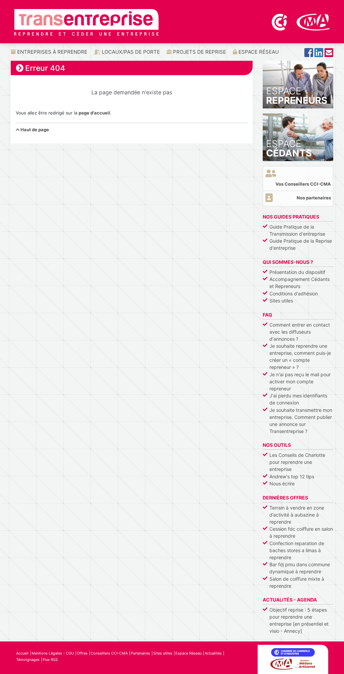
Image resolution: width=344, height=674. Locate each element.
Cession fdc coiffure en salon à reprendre (301, 532)
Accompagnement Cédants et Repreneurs (299, 282)
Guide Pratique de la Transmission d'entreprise (297, 230)
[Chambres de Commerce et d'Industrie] (280, 21)
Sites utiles (281, 300)
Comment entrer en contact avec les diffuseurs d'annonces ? (299, 332)
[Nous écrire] (329, 54)
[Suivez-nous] (308, 54)
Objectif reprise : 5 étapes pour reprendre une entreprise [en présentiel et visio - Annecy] (299, 620)
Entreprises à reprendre (51, 52)
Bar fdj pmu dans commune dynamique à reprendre (299, 568)
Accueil (22, 653)
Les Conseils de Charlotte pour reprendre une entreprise (297, 462)
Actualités (213, 653)
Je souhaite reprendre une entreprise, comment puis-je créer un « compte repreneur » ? (300, 356)
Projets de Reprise (199, 52)
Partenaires (140, 653)
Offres (82, 653)
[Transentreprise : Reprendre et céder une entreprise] (86, 22)
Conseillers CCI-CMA (109, 653)
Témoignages (28, 659)
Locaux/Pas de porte (130, 52)
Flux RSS (50, 659)
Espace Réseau (258, 52)
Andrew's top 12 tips (291, 476)
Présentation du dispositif (297, 272)
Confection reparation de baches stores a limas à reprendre (296, 550)
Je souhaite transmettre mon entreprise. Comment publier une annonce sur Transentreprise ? (300, 420)
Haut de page (34, 129)
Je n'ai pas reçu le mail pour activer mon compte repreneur (300, 381)
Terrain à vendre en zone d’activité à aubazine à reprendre (296, 515)
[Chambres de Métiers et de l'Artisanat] (313, 21)
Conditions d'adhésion (293, 293)
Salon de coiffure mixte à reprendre (296, 582)
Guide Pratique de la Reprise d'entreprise (300, 244)
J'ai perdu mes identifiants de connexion (298, 399)
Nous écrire (282, 483)
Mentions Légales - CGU (53, 653)
